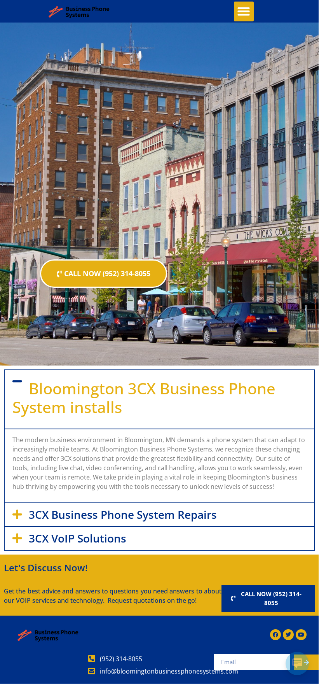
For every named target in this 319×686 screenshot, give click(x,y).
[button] (244, 11)
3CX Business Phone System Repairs (123, 514)
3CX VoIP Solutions (77, 538)
